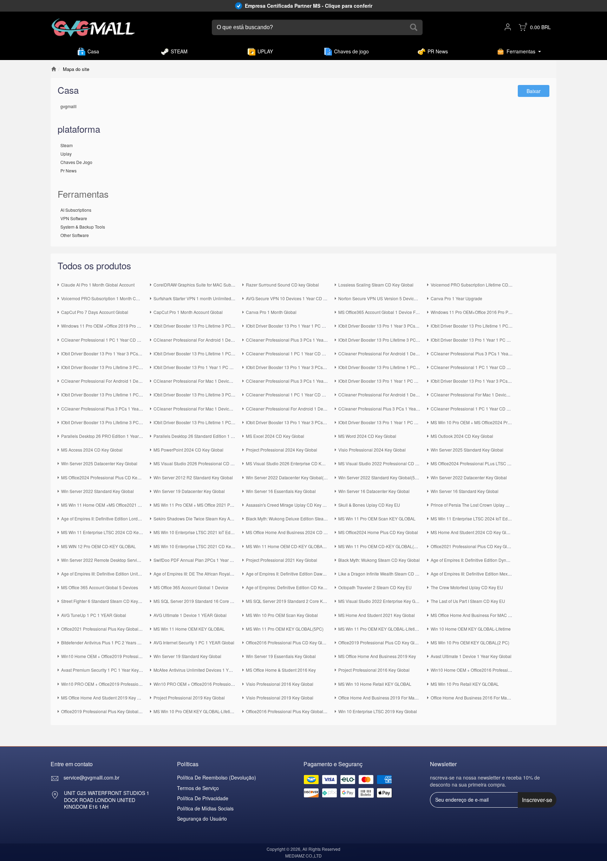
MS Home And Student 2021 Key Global (376, 615)
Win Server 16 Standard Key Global (464, 491)
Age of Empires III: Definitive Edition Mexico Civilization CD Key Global (498, 574)
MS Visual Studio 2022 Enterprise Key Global (381, 601)
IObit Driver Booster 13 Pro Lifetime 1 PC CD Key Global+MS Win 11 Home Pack (415, 367)
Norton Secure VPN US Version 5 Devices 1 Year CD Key (393, 298)
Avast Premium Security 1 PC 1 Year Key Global (106, 670)
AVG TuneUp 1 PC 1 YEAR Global (93, 615)
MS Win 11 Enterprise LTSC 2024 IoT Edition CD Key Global (488, 518)
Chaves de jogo (351, 51)
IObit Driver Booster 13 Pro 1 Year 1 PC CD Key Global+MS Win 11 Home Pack (229, 367)
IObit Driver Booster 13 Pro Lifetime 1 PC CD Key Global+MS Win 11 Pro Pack (135, 394)
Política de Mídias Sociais (205, 808)
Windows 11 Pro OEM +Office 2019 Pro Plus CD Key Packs (117, 326)
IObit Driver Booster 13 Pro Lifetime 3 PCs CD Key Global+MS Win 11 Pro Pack (229, 394)
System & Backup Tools (82, 227)
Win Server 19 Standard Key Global (187, 656)
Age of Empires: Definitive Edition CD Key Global (292, 587)
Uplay (66, 154)
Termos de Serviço (198, 787)
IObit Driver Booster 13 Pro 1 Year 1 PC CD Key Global (390, 422)
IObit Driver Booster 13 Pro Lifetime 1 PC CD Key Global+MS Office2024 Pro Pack (231, 353)
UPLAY (265, 51)
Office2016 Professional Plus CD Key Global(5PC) (294, 642)
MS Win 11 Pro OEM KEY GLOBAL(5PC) (285, 629)
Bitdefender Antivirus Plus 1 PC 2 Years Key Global (109, 642)
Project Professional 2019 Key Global (189, 698)
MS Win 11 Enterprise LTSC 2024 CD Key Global (108, 532)
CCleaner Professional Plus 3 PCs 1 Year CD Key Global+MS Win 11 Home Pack (323, 381)
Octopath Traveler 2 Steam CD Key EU (375, 587)
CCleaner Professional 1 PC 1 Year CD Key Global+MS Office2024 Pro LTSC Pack (139, 340)
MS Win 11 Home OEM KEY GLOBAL (189, 629)
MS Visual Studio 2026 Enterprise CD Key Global (293, 463)
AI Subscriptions (75, 210)
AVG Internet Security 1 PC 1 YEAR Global (194, 642)
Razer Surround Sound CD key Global (282, 285)
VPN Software (73, 218)
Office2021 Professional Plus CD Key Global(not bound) (484, 546)
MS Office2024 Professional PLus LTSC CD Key (476, 463)
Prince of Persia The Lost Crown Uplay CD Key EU (479, 505)
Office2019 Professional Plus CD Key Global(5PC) (386, 642)
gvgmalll (68, 106)
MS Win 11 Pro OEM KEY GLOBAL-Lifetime (379, 629)
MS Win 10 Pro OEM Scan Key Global (282, 615)
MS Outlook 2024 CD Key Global (462, 436)
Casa (93, 51)
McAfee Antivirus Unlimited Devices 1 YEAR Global (202, 670)
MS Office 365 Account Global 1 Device (191, 587)
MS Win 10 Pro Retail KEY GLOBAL (465, 684)
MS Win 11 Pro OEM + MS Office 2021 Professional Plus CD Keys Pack (221, 505)
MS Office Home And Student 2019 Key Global (105, 698)
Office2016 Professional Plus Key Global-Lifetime (293, 711)
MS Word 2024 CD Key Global (367, 436)
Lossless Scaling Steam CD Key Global (375, 285)
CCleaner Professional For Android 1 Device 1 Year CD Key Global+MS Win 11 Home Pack (148, 381)
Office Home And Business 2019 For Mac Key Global (388, 698)
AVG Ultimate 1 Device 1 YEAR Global (190, 615)
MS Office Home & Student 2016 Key (281, 670)
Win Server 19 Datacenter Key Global (189, 491)
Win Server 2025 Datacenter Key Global (99, 463)
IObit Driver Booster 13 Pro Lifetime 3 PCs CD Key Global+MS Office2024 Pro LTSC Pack (238, 326)
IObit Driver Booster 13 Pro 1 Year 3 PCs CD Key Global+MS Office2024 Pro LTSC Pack (421, 326)
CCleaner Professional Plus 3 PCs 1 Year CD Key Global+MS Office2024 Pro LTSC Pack (330, 340)
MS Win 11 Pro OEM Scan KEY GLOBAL (377, 518)
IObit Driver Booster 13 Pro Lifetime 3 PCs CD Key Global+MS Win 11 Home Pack (139, 367)
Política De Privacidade (202, 798)
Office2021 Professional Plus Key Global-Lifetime (108, 629)
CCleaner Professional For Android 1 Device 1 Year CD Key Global (310, 409)
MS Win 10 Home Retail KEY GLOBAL (374, 684)
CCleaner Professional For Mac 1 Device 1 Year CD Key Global (214, 409)
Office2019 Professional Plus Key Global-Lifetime (108, 711)
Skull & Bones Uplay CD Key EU (369, 505)
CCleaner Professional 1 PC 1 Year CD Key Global (479, 409)
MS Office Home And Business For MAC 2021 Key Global (485, 615)
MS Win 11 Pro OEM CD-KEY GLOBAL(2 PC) (381, 546)
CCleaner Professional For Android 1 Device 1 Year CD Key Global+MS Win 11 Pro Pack (423, 394)
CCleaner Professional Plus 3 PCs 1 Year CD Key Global (392, 409)
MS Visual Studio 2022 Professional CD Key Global (387, 463)
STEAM (179, 51)
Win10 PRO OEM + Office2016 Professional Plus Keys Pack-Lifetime (219, 684)
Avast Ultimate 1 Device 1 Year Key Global (471, 656)
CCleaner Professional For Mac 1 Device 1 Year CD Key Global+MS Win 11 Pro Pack (512, 394)
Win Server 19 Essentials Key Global (281, 656)
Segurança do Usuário (202, 818)
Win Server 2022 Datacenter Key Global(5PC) (289, 477)
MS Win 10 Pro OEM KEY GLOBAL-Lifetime (195, 711)
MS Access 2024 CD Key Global (92, 450)
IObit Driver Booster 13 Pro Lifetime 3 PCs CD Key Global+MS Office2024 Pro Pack (417, 340)
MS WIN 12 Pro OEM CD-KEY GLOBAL (98, 546)
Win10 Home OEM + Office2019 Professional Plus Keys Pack (119, 656)
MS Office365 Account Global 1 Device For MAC (384, 312)
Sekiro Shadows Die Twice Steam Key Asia (195, 518)
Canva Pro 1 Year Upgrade (456, 298)
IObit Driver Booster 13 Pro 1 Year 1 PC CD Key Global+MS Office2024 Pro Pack (507, 340)
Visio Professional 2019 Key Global (279, 698)
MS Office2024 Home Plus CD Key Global (378, 532)
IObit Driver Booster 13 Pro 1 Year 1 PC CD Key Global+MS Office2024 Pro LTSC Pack (328, 326)
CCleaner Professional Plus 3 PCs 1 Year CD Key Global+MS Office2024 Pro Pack (509, 353)
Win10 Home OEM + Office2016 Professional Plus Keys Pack (489, 670)
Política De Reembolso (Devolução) (216, 777)
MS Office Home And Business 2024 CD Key (288, 532)
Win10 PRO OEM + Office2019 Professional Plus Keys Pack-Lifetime (126, 684)
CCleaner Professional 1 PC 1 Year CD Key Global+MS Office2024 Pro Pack (319, 353)
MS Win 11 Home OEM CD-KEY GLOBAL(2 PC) (291, 546)
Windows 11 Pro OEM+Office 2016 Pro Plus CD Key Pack (485, 312)
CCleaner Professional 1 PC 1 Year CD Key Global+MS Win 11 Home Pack (502, 367)
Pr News (68, 170)
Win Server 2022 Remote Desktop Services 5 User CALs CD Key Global (129, 560)
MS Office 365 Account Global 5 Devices (99, 587)
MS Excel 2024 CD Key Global (275, 436)
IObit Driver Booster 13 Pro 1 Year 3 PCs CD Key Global (299, 422)
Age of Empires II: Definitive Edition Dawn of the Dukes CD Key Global (312, 574)
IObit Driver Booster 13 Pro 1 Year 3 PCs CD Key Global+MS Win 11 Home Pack (322, 367)
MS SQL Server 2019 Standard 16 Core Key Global (202, 601)
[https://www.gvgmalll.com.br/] (93, 27)
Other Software (74, 235)
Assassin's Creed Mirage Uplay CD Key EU (287, 505)
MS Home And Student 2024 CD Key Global (473, 532)
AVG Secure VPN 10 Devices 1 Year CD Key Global (295, 298)
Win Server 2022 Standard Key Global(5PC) (380, 477)
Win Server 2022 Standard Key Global (97, 491)
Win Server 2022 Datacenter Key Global (469, 477)
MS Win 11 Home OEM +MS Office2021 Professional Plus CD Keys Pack (130, 505)
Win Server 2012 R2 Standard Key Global (193, 477)
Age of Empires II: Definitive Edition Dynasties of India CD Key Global (496, 560)
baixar (534, 90)
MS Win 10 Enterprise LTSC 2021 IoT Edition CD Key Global (211, 532)
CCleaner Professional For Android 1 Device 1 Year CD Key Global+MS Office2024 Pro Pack (426, 353)
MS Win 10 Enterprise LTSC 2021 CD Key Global (200, 546)
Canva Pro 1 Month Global (271, 312)
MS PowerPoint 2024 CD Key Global (188, 450)
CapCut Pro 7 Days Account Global (94, 312)
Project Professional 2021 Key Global (281, 560)
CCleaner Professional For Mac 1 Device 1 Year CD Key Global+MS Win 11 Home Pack (237, 381)
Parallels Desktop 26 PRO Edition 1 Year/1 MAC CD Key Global (121, 436)
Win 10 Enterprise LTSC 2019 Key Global (377, 711)
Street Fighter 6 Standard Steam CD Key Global (106, 601)
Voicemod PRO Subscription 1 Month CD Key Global (111, 298)
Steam (66, 145)
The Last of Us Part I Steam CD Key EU (468, 601)
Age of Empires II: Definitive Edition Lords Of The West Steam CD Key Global (134, 518)
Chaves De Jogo (76, 162)
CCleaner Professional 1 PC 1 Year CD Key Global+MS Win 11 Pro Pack (315, 394)
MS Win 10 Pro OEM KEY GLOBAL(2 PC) (470, 642)
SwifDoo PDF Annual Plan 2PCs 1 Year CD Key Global (206, 560)
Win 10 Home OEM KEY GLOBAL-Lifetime (471, 629)
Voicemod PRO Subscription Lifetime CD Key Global (480, 285)
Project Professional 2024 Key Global (281, 450)
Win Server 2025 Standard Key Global (467, 450)
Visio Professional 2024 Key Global (372, 450)
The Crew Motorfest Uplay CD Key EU (467, 587)
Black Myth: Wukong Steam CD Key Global (379, 560)
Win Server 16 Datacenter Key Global (374, 491)
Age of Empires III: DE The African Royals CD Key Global (208, 574)
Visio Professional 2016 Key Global (279, 684)
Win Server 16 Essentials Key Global (281, 491)
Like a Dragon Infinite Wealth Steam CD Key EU (384, 574)
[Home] (53, 69)
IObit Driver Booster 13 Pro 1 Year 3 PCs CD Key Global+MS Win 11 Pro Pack (505, 381)
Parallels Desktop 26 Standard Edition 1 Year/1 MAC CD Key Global (218, 436)
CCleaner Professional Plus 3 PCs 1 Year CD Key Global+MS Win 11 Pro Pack (136, 409)
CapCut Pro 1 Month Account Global (188, 312)
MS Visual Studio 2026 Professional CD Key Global (203, 463)
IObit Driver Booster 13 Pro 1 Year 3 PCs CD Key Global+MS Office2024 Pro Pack (138, 353)
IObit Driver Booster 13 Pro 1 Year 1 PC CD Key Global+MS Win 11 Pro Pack (411, 381)
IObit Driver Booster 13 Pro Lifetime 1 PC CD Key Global (207, 422)
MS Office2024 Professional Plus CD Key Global (107, 477)
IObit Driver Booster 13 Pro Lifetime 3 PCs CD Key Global (115, 422)
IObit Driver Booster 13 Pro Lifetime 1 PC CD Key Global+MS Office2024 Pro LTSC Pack (514, 326)
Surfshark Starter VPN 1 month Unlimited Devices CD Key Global (215, 298)
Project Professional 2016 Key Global (374, 670)
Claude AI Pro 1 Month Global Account (98, 285)
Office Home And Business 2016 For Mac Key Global (481, 698)
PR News (437, 51)
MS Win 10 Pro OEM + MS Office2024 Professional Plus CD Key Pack (497, 422)
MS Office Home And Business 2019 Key (377, 656)
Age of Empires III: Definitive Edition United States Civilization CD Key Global (134, 574)
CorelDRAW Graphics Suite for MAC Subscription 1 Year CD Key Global (222, 285)
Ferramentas (521, 51)
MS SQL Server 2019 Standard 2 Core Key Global (293, 601)
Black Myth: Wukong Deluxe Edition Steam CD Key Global (301, 518)
